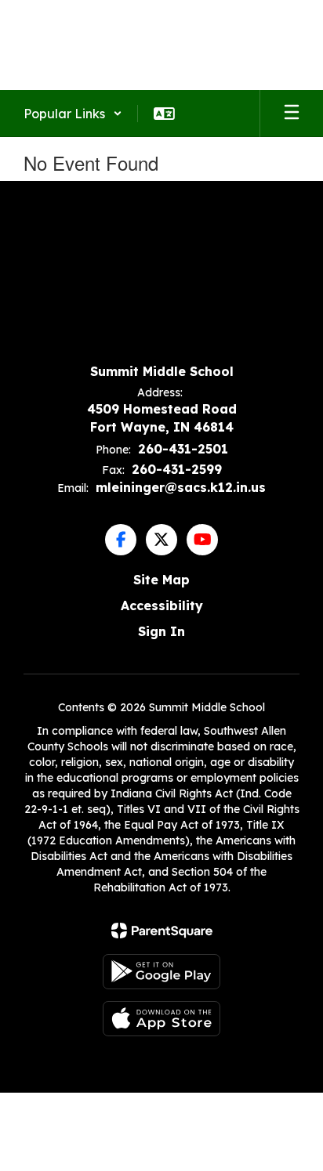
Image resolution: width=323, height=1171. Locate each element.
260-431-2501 (183, 449)
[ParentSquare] (161, 930)
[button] (73, 113)
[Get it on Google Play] (161, 971)
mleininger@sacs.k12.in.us (181, 487)
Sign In (161, 631)
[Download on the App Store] (161, 1018)
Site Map (161, 579)
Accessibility (162, 605)
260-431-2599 (177, 469)
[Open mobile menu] (291, 113)
